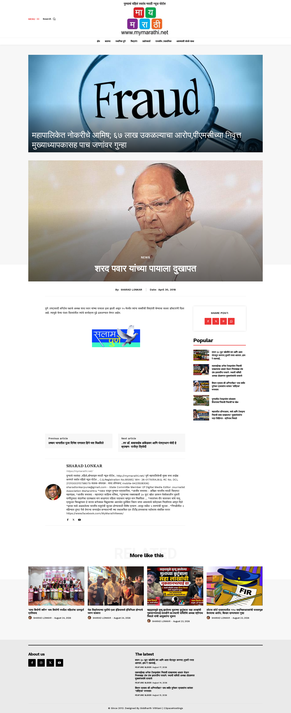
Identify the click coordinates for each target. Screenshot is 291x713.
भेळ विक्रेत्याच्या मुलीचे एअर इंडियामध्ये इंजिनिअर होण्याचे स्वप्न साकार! (132, 145)
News (145, 257)
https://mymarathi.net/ (79, 471)
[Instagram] (41, 662)
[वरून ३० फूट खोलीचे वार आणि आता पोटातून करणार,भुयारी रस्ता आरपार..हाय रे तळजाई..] (201, 355)
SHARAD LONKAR (131, 289)
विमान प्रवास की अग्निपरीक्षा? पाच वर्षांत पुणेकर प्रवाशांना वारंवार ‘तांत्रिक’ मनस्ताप (228, 386)
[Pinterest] (223, 321)
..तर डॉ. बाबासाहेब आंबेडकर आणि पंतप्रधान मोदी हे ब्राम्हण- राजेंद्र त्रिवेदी (148, 444)
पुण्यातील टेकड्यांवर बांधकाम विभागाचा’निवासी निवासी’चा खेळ (225, 400)
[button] (50, 18)
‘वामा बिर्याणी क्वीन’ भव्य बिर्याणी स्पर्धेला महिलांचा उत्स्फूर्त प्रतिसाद (56, 611)
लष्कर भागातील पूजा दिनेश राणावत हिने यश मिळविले (76, 443)
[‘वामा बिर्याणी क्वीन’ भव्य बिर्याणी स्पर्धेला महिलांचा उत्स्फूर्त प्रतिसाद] (56, 586)
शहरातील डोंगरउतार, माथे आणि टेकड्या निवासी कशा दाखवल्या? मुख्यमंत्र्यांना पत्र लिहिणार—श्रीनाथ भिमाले (228, 415)
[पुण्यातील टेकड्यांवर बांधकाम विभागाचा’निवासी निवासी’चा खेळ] (201, 400)
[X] (73, 519)
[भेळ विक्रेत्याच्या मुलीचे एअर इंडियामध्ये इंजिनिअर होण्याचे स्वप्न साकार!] (145, 103)
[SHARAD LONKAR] (53, 492)
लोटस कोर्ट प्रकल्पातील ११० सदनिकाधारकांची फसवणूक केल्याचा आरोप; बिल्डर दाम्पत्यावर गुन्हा (235, 611)
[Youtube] (79, 519)
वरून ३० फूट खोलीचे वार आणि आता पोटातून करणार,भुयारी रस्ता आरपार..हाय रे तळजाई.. (228, 355)
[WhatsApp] (231, 321)
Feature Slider (143, 667)
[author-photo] (30, 618)
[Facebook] (67, 519)
